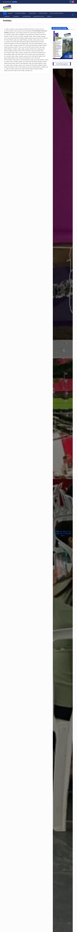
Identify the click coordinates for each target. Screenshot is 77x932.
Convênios (16, 16)
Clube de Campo (43, 13)
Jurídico (49, 16)
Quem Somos (32, 13)
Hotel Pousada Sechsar (56, 13)
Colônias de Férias (20, 13)
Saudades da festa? (38, 16)
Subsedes (7, 16)
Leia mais (56, 539)
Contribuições (26, 16)
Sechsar (10, 13)
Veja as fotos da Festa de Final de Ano (62, 533)
